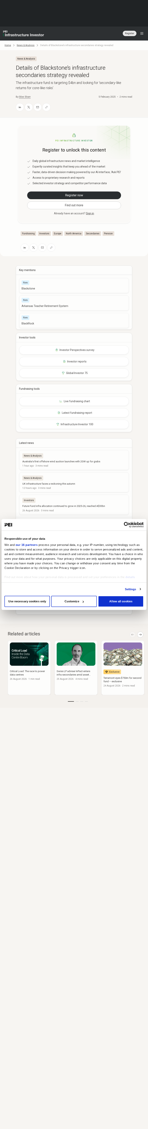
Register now (74, 195)
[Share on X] (29, 107)
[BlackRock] (74, 320)
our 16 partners (27, 544)
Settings (130, 589)
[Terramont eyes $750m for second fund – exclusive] (123, 668)
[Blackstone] (74, 285)
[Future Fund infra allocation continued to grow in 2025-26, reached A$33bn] (74, 504)
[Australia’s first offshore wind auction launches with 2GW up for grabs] (74, 460)
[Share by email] (38, 107)
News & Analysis (25, 45)
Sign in (90, 213)
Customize (72, 601)
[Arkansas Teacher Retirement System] (74, 303)
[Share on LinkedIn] (20, 107)
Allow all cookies (120, 601)
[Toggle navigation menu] (142, 33)
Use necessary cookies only (27, 601)
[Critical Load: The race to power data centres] (29, 668)
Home (8, 45)
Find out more (74, 205)
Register (129, 33)
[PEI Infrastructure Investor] (23, 33)
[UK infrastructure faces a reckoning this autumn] (74, 482)
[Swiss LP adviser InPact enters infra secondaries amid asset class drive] (76, 668)
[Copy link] (46, 107)
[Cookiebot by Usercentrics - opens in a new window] (127, 525)
